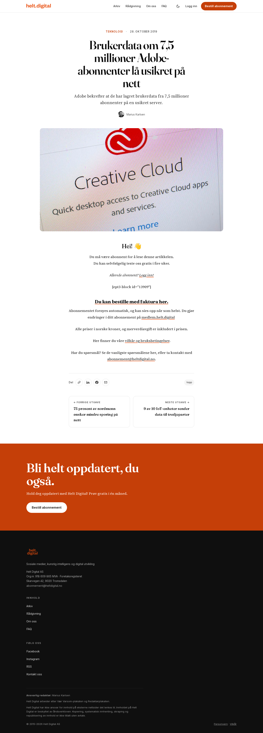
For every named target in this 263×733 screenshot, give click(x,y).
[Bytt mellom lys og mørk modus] (178, 6)
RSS (29, 666)
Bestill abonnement (219, 6)
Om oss (151, 6)
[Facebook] (97, 382)
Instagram (32, 659)
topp (189, 382)
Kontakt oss (34, 674)
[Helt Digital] (38, 6)
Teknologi (114, 31)
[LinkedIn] (88, 382)
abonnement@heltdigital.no (131, 358)
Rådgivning (133, 6)
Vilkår (233, 723)
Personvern (221, 723)
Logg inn (191, 6)
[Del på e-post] (105, 382)
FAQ (164, 6)
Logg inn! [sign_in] (146, 274)
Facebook (33, 651)
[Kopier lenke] (79, 382)
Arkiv (116, 6)
